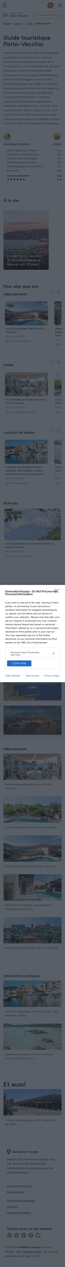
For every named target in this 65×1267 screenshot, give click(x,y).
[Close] (58, 591)
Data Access (32, 675)
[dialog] (32, 633)
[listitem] (32, 653)
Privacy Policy (52, 675)
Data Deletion (12, 675)
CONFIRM (19, 663)
